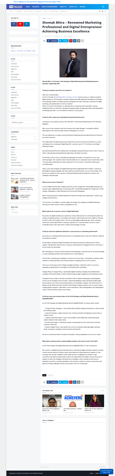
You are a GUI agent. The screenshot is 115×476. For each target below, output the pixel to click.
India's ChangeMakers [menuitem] (49, 7)
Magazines (63, 11)
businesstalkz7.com (26, 473)
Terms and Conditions (17, 165)
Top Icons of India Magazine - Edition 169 (51, 409)
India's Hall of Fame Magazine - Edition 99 (94, 409)
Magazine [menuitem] (35, 7)
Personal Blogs (53, 11)
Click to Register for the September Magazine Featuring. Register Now (28, 2)
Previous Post (45, 467)
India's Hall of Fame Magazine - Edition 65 (26, 188)
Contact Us (14, 157)
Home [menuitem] (28, 7)
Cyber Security (28, 11)
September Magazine (106, 471)
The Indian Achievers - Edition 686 (73, 409)
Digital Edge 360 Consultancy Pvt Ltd (66, 97)
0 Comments (68, 36)
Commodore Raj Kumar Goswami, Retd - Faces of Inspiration (27, 180)
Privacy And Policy (16, 162)
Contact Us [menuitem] (73, 7)
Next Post (102, 467)
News (45, 11)
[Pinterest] (71, 40)
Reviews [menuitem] (82, 7)
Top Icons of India (16, 79)
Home (11, 11)
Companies (38, 11)
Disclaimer (13, 160)
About (97, 473)
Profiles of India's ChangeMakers (25, 196)
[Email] (78, 40)
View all (102, 390)
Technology (18, 11)
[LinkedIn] (74, 40)
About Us (13, 154)
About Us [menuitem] (63, 7)
